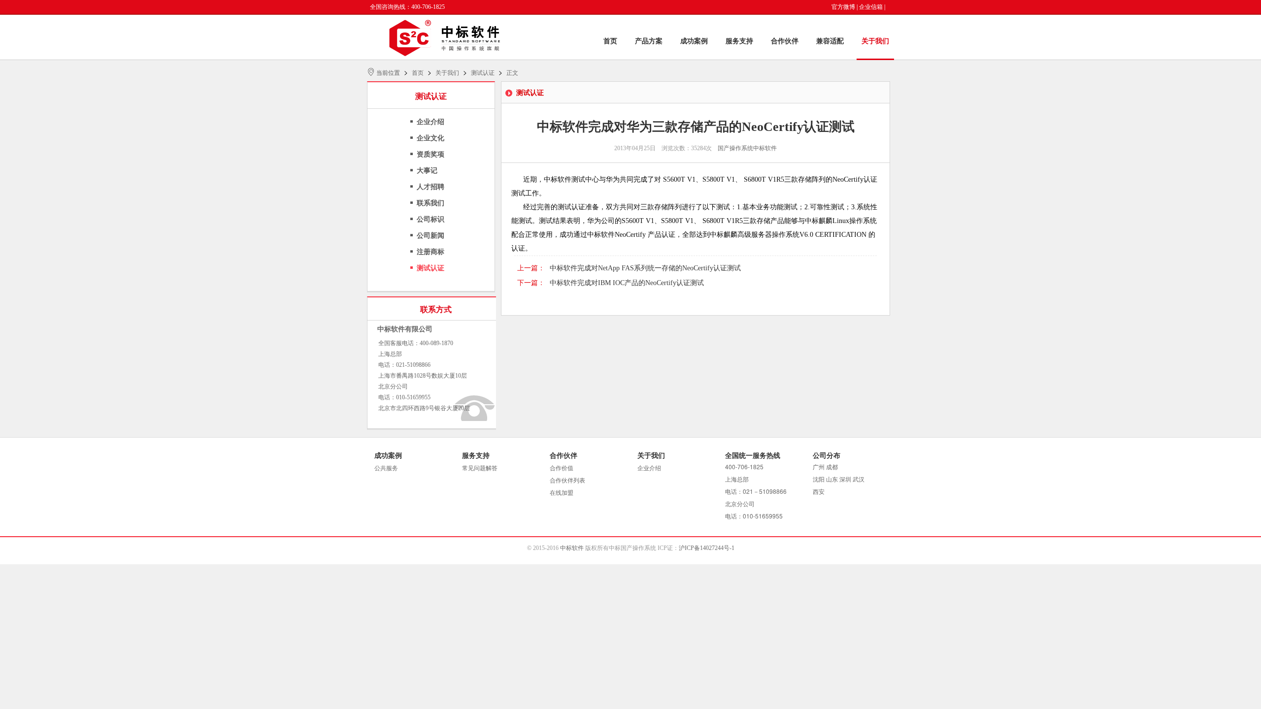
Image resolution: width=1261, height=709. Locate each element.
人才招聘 (430, 187)
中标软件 (572, 548)
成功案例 (694, 41)
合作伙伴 (784, 41)
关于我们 (875, 41)
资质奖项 (430, 154)
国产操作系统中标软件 (747, 148)
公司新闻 (430, 235)
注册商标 (430, 252)
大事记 (427, 170)
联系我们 (430, 203)
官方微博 (843, 6)
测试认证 (483, 72)
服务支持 (739, 41)
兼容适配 (830, 41)
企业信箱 (871, 6)
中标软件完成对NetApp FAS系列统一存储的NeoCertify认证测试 (645, 268)
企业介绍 (430, 122)
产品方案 (649, 41)
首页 (610, 41)
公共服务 (386, 468)
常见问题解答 (480, 468)
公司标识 (430, 219)
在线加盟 (561, 492)
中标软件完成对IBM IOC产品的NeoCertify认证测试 (627, 283)
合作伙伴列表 (567, 480)
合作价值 (561, 468)
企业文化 (430, 138)
